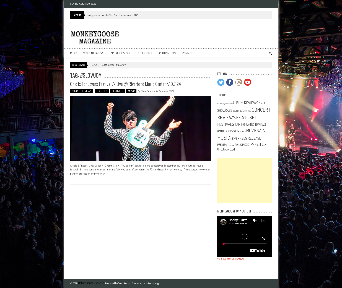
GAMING (239, 124)
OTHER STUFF (145, 53)
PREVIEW (222, 144)
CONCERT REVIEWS (82, 91)
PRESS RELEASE (249, 138)
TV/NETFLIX (257, 144)
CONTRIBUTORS (167, 53)
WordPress (124, 283)
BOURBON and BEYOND (242, 111)
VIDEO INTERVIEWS (93, 53)
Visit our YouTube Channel (231, 258)
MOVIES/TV (256, 130)
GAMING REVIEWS (256, 124)
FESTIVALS (117, 91)
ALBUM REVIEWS (245, 102)
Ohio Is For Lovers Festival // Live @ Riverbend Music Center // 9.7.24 (125, 83)
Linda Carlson (147, 91)
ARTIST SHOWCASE (121, 53)
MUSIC (73, 53)
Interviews (240, 131)
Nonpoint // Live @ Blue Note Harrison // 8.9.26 (113, 15)
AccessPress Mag (149, 283)
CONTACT (187, 53)
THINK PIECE (242, 144)
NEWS (233, 138)
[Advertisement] (244, 180)
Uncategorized (226, 149)
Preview (231, 144)
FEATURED (102, 91)
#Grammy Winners (224, 103)
